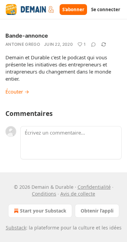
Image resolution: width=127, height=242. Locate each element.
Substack (16, 227)
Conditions (44, 193)
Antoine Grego (22, 44)
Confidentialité (94, 187)
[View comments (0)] (93, 44)
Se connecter (105, 9)
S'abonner (73, 9)
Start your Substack (43, 210)
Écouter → (17, 91)
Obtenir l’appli (97, 210)
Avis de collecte (77, 193)
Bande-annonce (26, 35)
